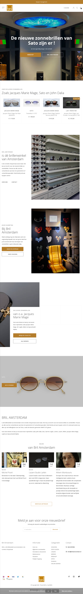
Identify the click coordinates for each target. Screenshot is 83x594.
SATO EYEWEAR (9, 385)
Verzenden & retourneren (39, 552)
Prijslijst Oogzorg (37, 559)
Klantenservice (36, 554)
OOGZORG (54, 547)
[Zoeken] (77, 8)
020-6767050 (71, 547)
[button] (3, 8)
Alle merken (25, 341)
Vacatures (35, 556)
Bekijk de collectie (25, 335)
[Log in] (73, 8)
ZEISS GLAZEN (55, 549)
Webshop (30, 55)
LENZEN (53, 552)
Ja (48, 591)
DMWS (50, 585)
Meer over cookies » (67, 591)
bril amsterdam (52, 55)
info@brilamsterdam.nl (74, 551)
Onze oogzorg (12, 254)
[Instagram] (73, 576)
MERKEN (53, 554)
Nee (55, 591)
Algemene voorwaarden (39, 549)
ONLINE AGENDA (55, 563)
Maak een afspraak (12, 249)
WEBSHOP (54, 556)
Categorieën (55, 543)
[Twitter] (79, 576)
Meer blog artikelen (41, 504)
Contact (14, 182)
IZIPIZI (53, 559)
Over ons (5, 182)
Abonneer (55, 529)
